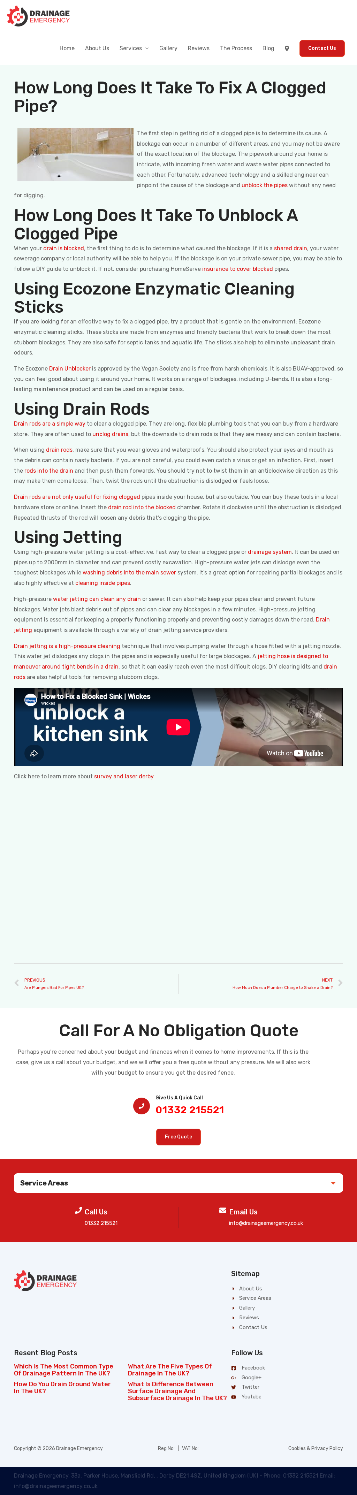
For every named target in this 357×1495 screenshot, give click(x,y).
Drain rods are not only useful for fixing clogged (77, 497)
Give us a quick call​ (179, 1098)
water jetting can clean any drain (97, 599)
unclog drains (110, 434)
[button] (178, 1137)
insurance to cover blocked (237, 269)
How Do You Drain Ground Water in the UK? (62, 1387)
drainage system (270, 552)
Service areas (44, 1183)
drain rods (59, 450)
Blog (268, 48)
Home (67, 48)
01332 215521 (189, 1110)
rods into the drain (48, 470)
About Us (97, 48)
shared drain (290, 248)
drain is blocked (63, 248)
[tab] (178, 1183)
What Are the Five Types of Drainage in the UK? (170, 1370)
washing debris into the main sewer (129, 572)
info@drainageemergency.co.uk (266, 1223)
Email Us (243, 1212)
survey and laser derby (124, 776)
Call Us (96, 1212)
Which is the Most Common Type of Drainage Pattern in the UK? (63, 1370)
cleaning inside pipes (102, 583)
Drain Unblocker (70, 368)
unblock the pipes (265, 185)
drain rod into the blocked (142, 507)
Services (131, 48)
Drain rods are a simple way (49, 423)
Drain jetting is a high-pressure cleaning (67, 646)
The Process (236, 48)
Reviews (199, 48)
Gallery (168, 48)
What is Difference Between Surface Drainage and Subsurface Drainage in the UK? (177, 1391)
